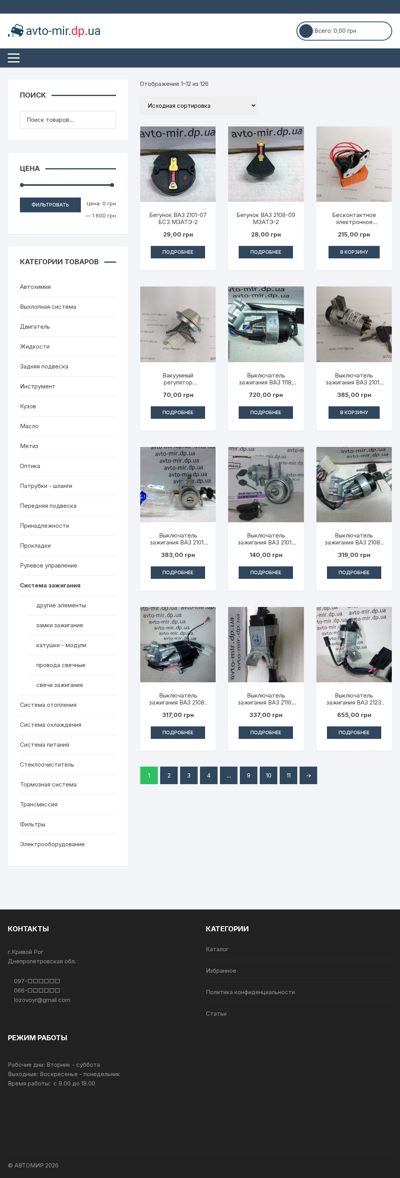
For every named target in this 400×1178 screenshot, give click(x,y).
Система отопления (48, 704)
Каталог (217, 949)
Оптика (30, 466)
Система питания (44, 744)
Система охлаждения (50, 724)
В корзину (354, 252)
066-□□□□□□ (36, 990)
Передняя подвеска (48, 505)
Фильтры (32, 824)
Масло (29, 426)
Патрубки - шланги (46, 485)
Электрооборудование (52, 844)
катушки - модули (61, 645)
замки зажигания (59, 625)
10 (268, 775)
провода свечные (61, 665)
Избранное (221, 970)
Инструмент (37, 386)
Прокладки (35, 545)
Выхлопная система (48, 306)
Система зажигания (50, 585)
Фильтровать (50, 205)
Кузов (28, 406)
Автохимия (35, 286)
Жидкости (35, 346)
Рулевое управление (48, 565)
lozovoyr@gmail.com (41, 1000)
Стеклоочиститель (47, 764)
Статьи (216, 1013)
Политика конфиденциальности (250, 992)
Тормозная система (48, 784)
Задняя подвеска (44, 366)
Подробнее (177, 252)
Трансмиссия (38, 804)
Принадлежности (44, 525)
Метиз (29, 446)
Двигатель (35, 326)
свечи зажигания (59, 685)
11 (289, 775)
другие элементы (61, 605)
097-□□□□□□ (36, 981)
